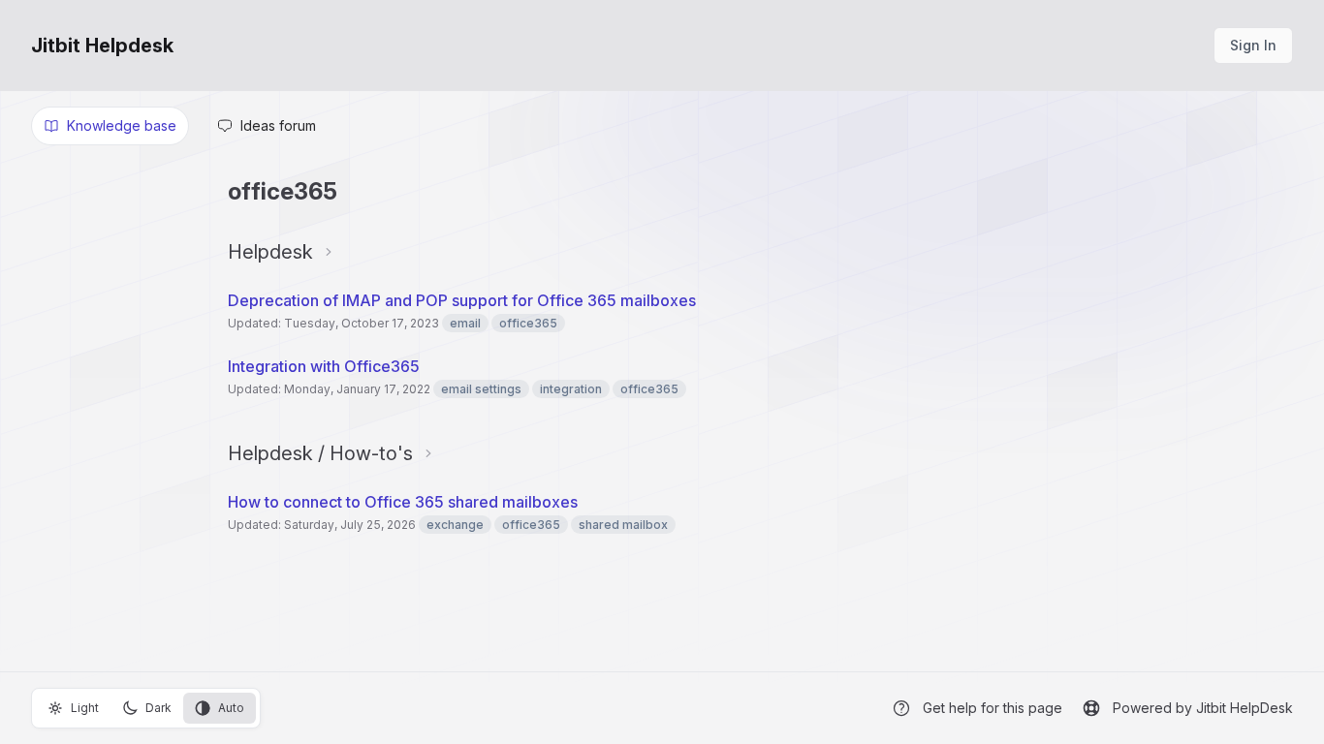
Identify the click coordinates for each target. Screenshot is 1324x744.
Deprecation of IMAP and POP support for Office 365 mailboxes (462, 300)
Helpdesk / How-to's (320, 453)
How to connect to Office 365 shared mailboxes (403, 502)
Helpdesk (270, 252)
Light (85, 707)
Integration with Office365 (324, 366)
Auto (231, 707)
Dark (158, 707)
